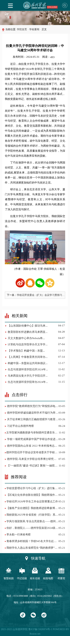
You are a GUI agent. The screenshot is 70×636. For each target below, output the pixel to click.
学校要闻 (34, 29)
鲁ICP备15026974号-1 (40, 629)
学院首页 (22, 29)
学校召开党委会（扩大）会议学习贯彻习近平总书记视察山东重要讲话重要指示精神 (41, 295)
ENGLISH (52, 7)
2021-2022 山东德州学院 (14, 629)
